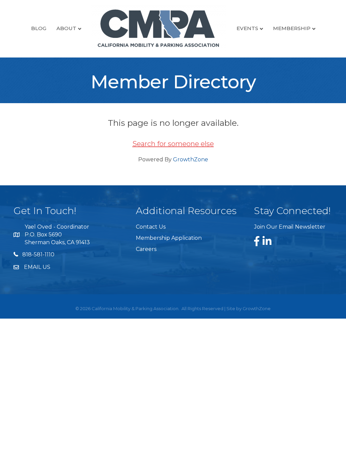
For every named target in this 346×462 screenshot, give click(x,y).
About (66, 28)
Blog (38, 28)
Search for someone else (173, 144)
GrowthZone (190, 159)
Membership (292, 28)
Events (247, 28)
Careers (146, 249)
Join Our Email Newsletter (289, 227)
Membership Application (169, 238)
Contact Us (151, 227)
